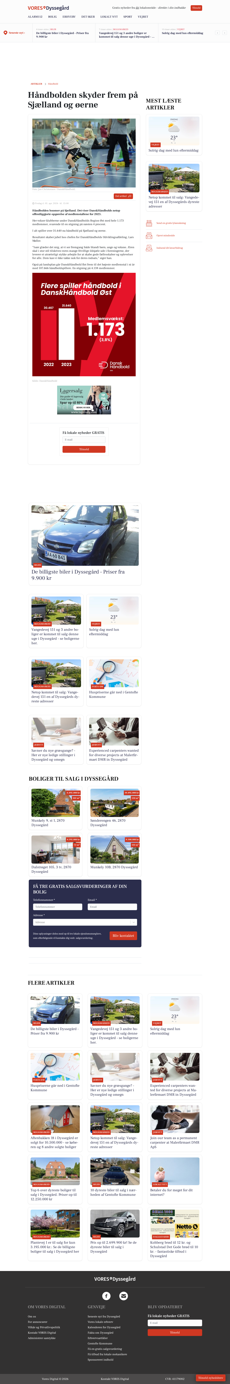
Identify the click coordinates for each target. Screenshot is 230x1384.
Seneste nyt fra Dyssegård (104, 1316)
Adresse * (39, 915)
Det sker (88, 17)
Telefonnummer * (44, 900)
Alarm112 (35, 17)
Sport (127, 17)
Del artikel (121, 196)
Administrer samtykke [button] (42, 1338)
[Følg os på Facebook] (106, 1296)
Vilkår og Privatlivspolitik (44, 1327)
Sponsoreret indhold (100, 1360)
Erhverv (69, 17)
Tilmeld (196, 8)
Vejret (143, 17)
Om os (32, 1316)
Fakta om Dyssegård (100, 1333)
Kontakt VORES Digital (42, 1333)
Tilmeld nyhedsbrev (210, 1378)
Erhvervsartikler (98, 1338)
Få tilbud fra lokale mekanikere (107, 1354)
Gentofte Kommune (100, 1343)
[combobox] (35, 922)
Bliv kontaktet (123, 935)
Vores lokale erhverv (100, 1322)
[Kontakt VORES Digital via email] (123, 1296)
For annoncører (37, 1322)
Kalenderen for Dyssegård (104, 1327)
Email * (92, 900)
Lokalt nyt (109, 17)
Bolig (52, 17)
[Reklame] (84, 400)
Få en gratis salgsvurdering (105, 1349)
